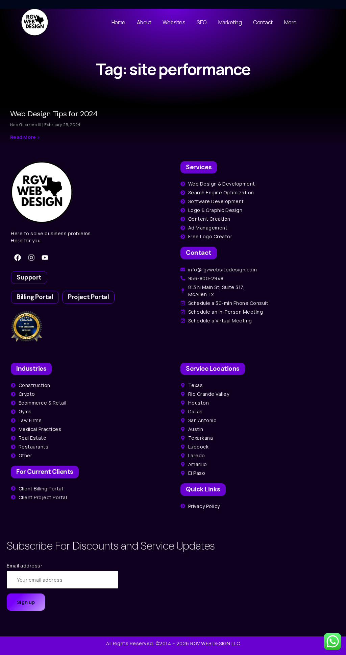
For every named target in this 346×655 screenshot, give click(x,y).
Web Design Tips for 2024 (54, 114)
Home (118, 22)
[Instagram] (31, 257)
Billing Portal (35, 297)
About (144, 22)
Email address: (24, 565)
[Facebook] (17, 257)
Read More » (25, 137)
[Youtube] (45, 257)
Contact (263, 22)
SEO (202, 22)
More (290, 22)
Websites (174, 22)
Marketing (230, 22)
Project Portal (88, 297)
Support (29, 277)
